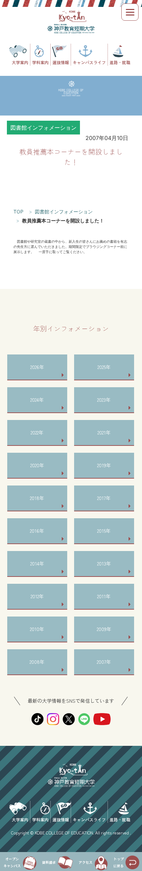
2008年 (37, 661)
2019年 (104, 465)
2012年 (37, 596)
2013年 (104, 563)
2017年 (104, 497)
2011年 (104, 596)
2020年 (37, 465)
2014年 (37, 563)
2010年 (37, 628)
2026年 (37, 366)
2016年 (37, 530)
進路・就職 (120, 61)
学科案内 (40, 61)
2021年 (104, 432)
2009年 (104, 628)
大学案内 (20, 61)
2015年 (104, 530)
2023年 (104, 399)
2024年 (37, 399)
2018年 (37, 497)
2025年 (104, 366)
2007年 (104, 661)
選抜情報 (60, 61)
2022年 (37, 432)
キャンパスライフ (89, 61)
